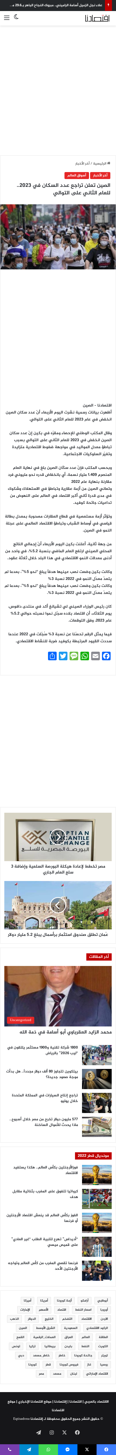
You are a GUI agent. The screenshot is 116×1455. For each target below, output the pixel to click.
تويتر (104, 1355)
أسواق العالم (76, 176)
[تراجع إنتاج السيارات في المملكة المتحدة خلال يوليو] (97, 1103)
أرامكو (84, 1300)
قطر (48, 1364)
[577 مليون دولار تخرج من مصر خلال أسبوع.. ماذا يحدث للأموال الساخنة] (97, 1127)
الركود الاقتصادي (97, 1328)
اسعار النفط (83, 1310)
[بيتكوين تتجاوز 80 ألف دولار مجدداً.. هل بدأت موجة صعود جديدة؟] (97, 1079)
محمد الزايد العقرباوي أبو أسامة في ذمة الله (65, 1032)
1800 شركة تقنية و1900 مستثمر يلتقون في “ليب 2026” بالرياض (42, 1050)
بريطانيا (50, 1346)
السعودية (70, 1328)
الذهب (14, 1319)
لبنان (73, 1373)
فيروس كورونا (69, 1364)
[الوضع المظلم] (16, 20)
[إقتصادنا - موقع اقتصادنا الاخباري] (90, 18)
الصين (23, 1328)
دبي (21, 1355)
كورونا (32, 1364)
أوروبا (104, 1310)
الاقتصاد (86, 1319)
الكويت (103, 1346)
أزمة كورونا (64, 1300)
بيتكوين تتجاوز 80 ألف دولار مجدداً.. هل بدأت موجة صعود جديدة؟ (42, 1074)
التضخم (67, 1319)
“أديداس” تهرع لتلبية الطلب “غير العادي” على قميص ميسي (44, 1242)
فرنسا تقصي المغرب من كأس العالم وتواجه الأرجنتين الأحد (43, 1266)
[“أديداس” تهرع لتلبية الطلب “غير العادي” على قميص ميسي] (97, 1247)
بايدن (68, 1346)
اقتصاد (61, 1310)
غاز (89, 1364)
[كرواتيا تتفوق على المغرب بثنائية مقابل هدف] (97, 1199)
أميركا (27, 1300)
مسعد (57, 1373)
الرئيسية (100, 164)
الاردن (104, 1319)
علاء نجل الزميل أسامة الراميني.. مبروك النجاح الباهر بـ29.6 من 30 (53, 5)
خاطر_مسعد (41, 1355)
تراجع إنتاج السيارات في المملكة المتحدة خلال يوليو (45, 1098)
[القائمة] (6, 20)
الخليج (49, 1319)
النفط (85, 1346)
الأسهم (43, 1310)
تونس (16, 1346)
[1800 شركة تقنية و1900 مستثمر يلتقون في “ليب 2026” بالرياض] (97, 1055)
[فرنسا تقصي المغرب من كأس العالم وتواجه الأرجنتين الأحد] (97, 1271)
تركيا (32, 1346)
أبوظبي (102, 1300)
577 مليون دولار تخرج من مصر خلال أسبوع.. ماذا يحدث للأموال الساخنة (43, 1122)
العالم (86, 1337)
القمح (20, 1337)
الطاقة (103, 1337)
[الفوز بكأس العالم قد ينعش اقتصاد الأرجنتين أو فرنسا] (97, 1223)
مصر (41, 1373)
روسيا (104, 1364)
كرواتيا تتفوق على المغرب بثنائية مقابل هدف (45, 1194)
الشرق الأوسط (45, 1328)
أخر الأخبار (82, 164)
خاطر (62, 1355)
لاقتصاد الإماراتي (97, 1373)
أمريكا (44, 1300)
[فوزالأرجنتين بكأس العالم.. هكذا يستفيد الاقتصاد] (97, 1175)
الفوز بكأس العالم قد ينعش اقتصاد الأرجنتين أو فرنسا (42, 1218)
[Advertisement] (58, 87)
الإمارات (25, 1310)
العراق (68, 1337)
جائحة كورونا (83, 1355)
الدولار (32, 1319)
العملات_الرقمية (44, 1337)
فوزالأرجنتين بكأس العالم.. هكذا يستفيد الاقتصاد (45, 1170)
